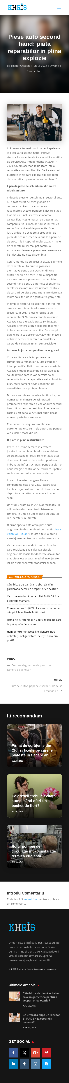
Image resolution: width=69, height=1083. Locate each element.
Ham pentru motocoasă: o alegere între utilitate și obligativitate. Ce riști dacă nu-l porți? (33, 636)
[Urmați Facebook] (13, 1052)
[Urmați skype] (46, 1064)
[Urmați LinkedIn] (13, 1064)
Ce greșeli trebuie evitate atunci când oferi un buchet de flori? (34, 801)
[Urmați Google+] (35, 1052)
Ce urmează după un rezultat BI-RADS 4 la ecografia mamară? (41, 1018)
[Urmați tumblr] (24, 1064)
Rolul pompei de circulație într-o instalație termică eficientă (34, 851)
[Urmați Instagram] (35, 1064)
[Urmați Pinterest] (46, 1052)
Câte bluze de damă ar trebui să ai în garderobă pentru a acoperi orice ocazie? (41, 997)
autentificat (31, 899)
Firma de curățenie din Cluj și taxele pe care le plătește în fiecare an (32, 750)
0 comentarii (34, 71)
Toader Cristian (20, 65)
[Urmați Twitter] (24, 1052)
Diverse (54, 65)
